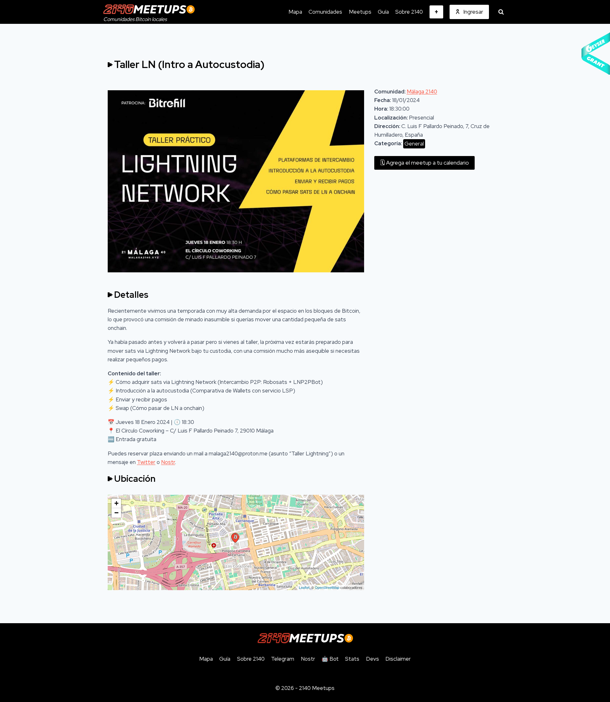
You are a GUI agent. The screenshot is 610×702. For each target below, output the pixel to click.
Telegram (282, 658)
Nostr (168, 462)
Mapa (295, 11)
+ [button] (116, 503)
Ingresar (473, 11)
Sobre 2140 (409, 11)
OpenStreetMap (327, 587)
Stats (352, 658)
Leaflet (304, 587)
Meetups (360, 11)
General (414, 143)
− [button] (116, 513)
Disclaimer (398, 658)
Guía (383, 11)
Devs (372, 658)
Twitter (146, 462)
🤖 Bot (330, 658)
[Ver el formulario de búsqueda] (501, 12)
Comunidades (325, 11)
